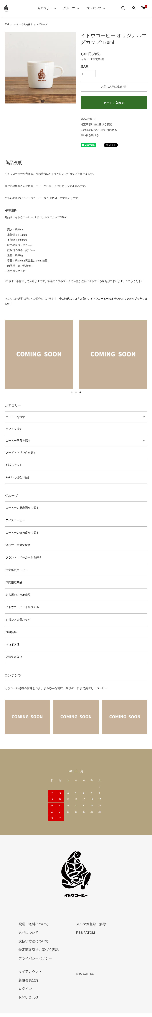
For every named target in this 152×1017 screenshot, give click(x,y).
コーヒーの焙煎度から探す (22, 532)
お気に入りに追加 (111, 86)
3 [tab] (80, 392)
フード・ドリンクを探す (21, 452)
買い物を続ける (90, 135)
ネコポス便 (12, 644)
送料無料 (11, 632)
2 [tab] (76, 392)
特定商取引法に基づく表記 (96, 124)
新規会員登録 (29, 980)
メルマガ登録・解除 (91, 924)
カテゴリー (44, 8)
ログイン (25, 989)
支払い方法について (34, 941)
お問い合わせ (29, 997)
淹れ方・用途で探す (18, 545)
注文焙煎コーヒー (17, 570)
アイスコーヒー (15, 520)
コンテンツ (93, 8)
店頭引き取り (14, 656)
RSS (79, 932)
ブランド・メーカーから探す (24, 557)
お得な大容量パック (18, 619)
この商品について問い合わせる (99, 129)
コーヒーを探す (15, 417)
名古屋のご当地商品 (18, 594)
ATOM (90, 932)
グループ (69, 8)
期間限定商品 (14, 582)
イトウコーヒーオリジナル (22, 607)
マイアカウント (30, 971)
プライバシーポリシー (35, 958)
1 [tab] (71, 392)
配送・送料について (34, 924)
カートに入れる (114, 102)
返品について (88, 119)
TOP (7, 24)
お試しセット (14, 464)
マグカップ (41, 24)
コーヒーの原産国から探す (22, 507)
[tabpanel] (39, 354)
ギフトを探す (14, 428)
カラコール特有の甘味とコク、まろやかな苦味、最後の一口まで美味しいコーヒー (56, 688)
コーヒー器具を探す (23, 24)
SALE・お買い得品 (17, 477)
